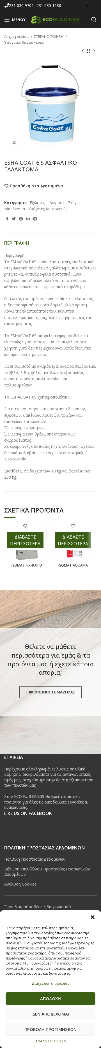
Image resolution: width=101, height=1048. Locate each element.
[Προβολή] (14, 142)
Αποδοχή (50, 998)
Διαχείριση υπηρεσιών (50, 983)
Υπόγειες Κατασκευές (24, 42)
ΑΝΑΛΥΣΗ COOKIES (50, 1041)
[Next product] (94, 51)
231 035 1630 (48, 5)
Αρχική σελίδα (16, 36)
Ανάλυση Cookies (20, 884)
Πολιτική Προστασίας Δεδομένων (34, 859)
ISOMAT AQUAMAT (74, 565)
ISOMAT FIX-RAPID (27, 565)
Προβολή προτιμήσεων (50, 1029)
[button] (92, 917)
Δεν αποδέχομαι (50, 1014)
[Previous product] (83, 51)
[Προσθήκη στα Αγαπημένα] (25, 526)
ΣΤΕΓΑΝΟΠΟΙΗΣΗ (49, 36)
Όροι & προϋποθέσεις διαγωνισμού (37, 906)
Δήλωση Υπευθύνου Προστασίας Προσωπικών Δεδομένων (47, 871)
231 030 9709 (22, 5)
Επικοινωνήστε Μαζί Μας (50, 692)
